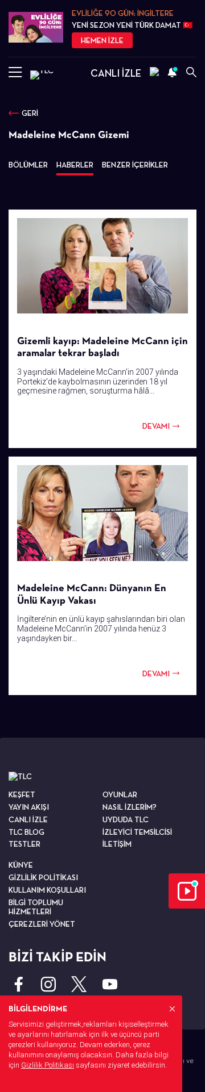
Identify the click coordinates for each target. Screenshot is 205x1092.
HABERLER (74, 164)
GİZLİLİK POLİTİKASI (43, 877)
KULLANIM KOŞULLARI (47, 889)
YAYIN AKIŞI (29, 806)
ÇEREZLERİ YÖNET (42, 923)
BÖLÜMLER (28, 164)
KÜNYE (21, 864)
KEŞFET (22, 794)
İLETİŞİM (117, 843)
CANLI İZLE (116, 73)
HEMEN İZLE (102, 40)
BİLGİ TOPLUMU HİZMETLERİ (36, 907)
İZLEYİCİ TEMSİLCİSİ (137, 831)
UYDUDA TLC (125, 819)
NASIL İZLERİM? (129, 806)
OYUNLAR (119, 794)
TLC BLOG (26, 831)
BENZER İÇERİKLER (135, 164)
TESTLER (24, 843)
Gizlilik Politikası (47, 1065)
